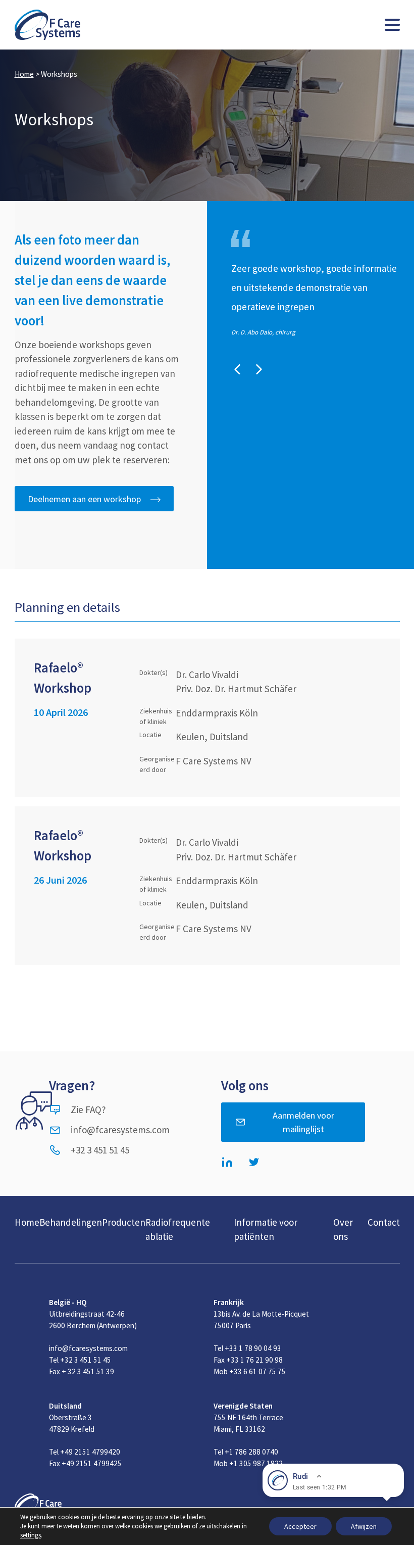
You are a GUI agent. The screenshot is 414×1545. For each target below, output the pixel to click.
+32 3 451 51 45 (100, 1150)
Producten (123, 1222)
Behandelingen (70, 1222)
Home (24, 74)
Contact (384, 1222)
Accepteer (300, 1526)
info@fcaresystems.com (120, 1130)
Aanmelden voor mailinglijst (303, 1122)
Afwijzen (364, 1526)
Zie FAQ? (88, 1109)
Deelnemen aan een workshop (84, 499)
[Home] (47, 25)
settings (30, 1535)
